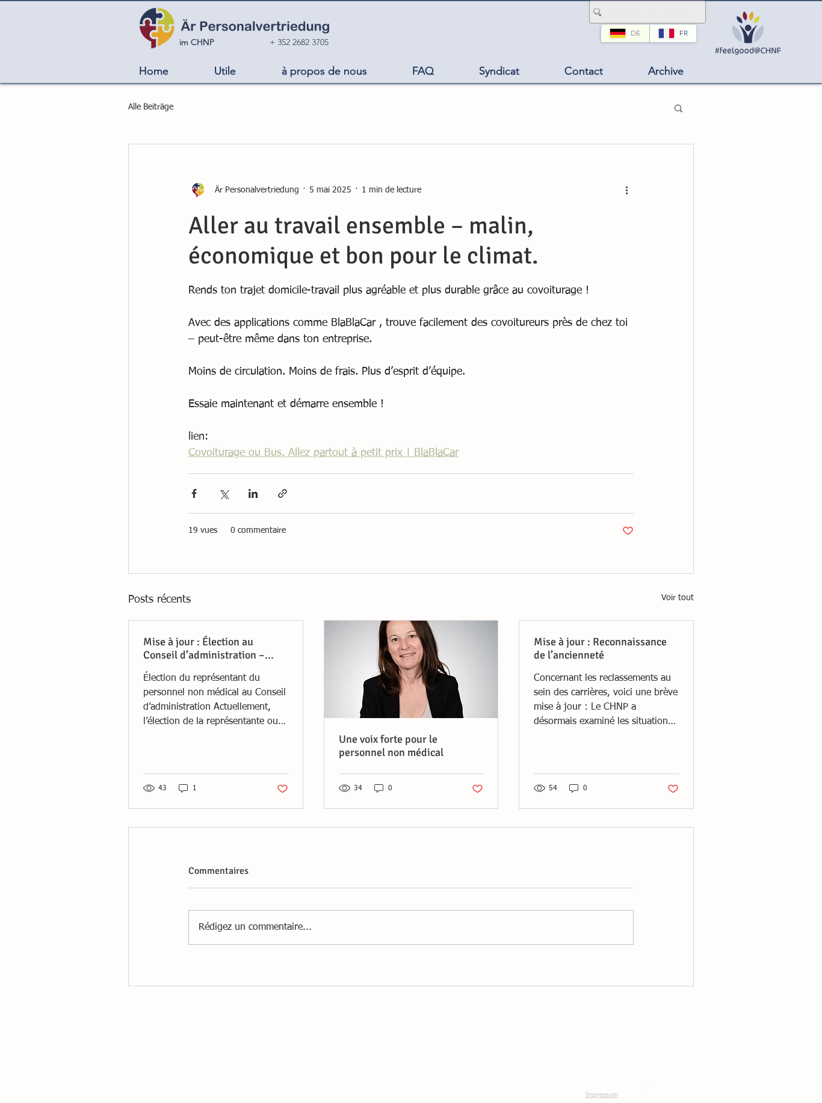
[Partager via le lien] (282, 493)
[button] (225, 71)
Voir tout (677, 598)
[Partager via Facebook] (194, 493)
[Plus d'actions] (626, 190)
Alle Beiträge (150, 107)
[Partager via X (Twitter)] (223, 493)
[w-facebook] (652, 1093)
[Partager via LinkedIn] (253, 493)
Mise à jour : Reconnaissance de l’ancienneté (600, 648)
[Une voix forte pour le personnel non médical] (411, 669)
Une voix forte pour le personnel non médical (391, 746)
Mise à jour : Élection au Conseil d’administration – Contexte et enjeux (204, 648)
